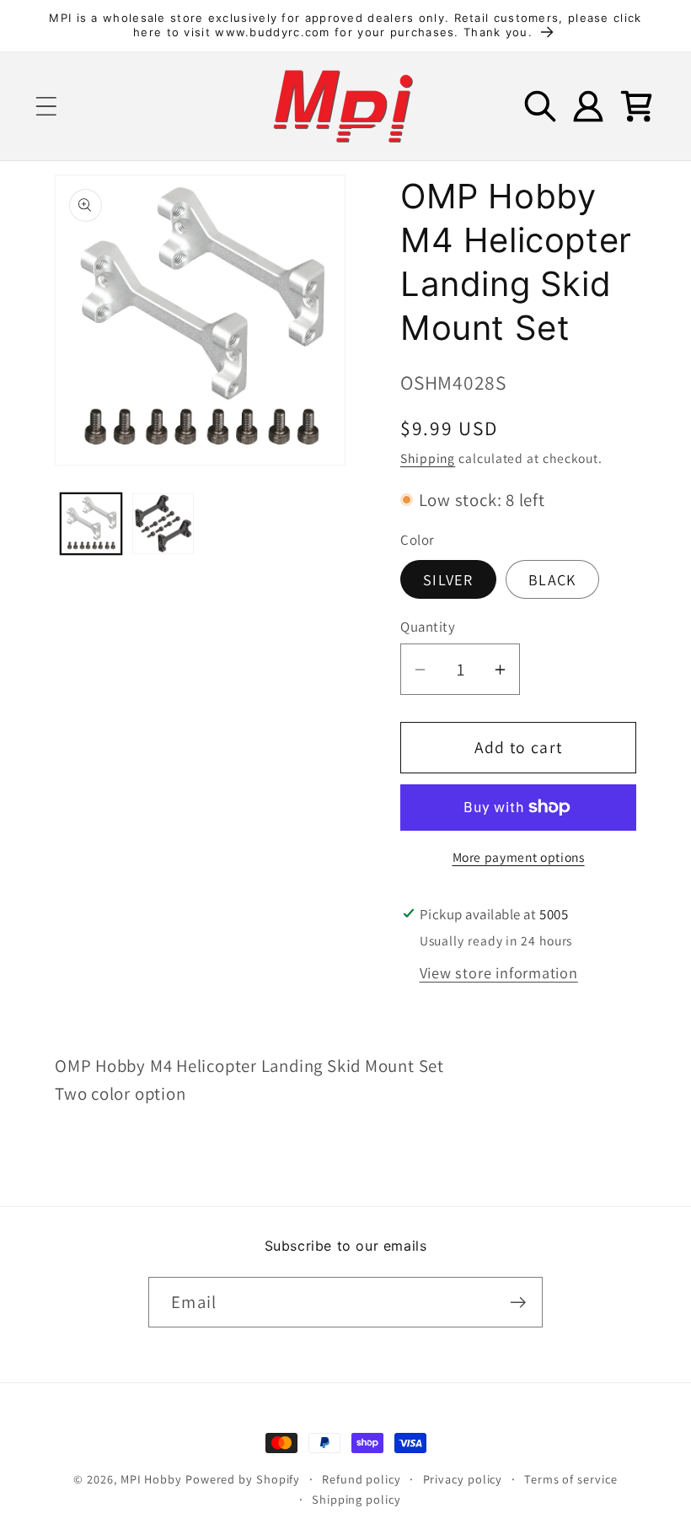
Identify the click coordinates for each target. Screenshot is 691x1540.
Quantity (427, 626)
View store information (499, 972)
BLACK (552, 579)
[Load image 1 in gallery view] (91, 524)
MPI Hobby (151, 1479)
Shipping (427, 458)
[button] (46, 106)
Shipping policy (356, 1499)
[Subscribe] (518, 1302)
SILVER (448, 579)
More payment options (519, 856)
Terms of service (571, 1479)
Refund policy (361, 1479)
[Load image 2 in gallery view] (163, 524)
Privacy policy (463, 1479)
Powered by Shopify (242, 1479)
